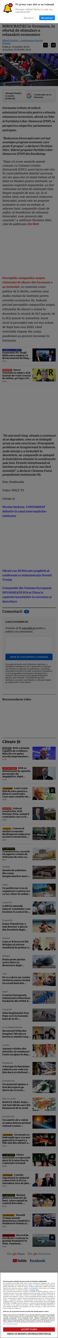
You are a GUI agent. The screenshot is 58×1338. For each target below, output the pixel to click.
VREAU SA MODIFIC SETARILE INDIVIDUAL (29, 1333)
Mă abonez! (47, 17)
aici (15, 1301)
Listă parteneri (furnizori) (10, 1324)
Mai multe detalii (34, 1290)
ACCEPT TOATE (29, 1329)
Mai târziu (29, 17)
